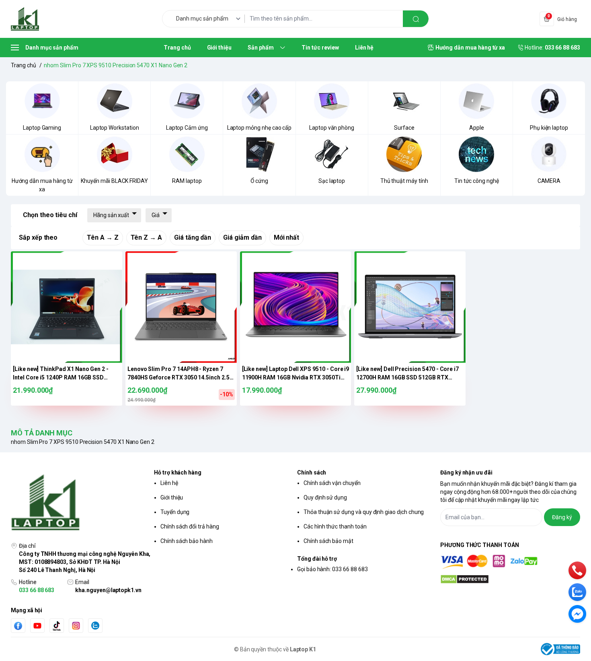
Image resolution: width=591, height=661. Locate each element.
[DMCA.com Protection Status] (510, 579)
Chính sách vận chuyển (332, 483)
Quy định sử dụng (325, 497)
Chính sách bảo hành (186, 541)
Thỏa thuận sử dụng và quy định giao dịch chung (364, 512)
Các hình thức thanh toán (335, 526)
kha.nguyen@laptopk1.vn (108, 590)
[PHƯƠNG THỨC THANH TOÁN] (510, 561)
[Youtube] (37, 625)
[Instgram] (76, 626)
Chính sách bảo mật (328, 541)
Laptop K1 (303, 649)
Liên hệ (169, 483)
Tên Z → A (146, 237)
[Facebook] (18, 626)
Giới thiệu (171, 497)
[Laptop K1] (25, 19)
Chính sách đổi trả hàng (189, 526)
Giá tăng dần (192, 237)
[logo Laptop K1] (81, 503)
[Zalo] (95, 626)
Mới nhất (287, 237)
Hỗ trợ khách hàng (177, 472)
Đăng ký (562, 517)
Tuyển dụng (174, 512)
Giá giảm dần (242, 237)
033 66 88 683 (36, 590)
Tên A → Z (103, 237)
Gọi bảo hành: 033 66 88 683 (332, 569)
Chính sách (311, 472)
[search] (416, 19)
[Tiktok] (57, 626)
